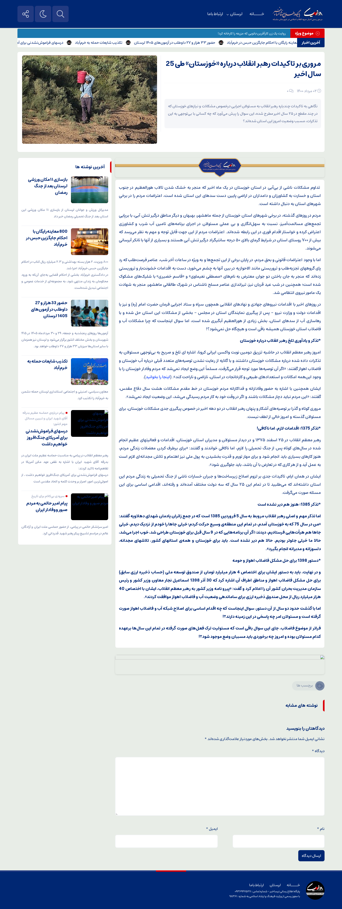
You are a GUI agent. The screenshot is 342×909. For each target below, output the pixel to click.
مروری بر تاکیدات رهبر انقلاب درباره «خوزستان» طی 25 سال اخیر (243, 69)
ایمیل (212, 828)
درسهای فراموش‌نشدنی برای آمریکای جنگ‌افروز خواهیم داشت (46, 438)
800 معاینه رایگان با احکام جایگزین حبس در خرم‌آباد (283, 42)
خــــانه (256, 14)
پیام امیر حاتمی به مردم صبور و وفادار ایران (46, 506)
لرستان (236, 14)
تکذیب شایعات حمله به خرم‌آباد (116, 42)
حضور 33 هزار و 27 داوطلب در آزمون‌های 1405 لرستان (191, 42)
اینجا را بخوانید (158, 376)
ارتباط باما (215, 14)
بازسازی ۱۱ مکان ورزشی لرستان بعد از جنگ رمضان (47, 186)
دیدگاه (318, 751)
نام (321, 828)
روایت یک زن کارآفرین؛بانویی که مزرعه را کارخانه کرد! (252, 33)
